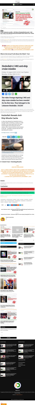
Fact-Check (21, 199)
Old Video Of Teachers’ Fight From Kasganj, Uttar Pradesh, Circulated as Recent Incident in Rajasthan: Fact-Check (29, 236)
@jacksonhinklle (7, 39)
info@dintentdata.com (19, 394)
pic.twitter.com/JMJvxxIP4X (17, 175)
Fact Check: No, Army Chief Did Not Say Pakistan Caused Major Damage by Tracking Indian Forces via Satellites (29, 252)
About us (19, 366)
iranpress (5, 59)
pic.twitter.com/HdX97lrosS (22, 48)
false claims (30, 199)
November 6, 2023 (29, 49)
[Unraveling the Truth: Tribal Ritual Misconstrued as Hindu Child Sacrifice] (8, 283)
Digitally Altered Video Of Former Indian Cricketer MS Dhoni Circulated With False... (8, 276)
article (4, 109)
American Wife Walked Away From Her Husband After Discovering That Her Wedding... (7, 322)
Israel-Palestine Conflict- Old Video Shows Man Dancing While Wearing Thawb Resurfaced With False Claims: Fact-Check (17, 210)
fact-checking (26, 199)
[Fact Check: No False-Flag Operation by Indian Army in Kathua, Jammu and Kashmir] (20, 263)
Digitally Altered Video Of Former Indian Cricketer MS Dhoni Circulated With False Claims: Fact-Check (11, 350)
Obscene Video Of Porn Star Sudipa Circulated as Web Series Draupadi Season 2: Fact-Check (11, 345)
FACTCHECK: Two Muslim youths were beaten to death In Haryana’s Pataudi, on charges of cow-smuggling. (17, 236)
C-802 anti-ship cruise (9, 199)
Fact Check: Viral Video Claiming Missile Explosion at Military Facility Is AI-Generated (28, 247)
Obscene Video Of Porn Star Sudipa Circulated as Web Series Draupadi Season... (8, 261)
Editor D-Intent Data (3, 34)
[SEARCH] (34, 240)
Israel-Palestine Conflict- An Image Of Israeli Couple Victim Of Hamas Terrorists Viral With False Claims (5, 236)
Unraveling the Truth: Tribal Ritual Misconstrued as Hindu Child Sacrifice (7, 291)
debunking (14, 199)
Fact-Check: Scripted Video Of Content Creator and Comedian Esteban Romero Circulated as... (7, 306)
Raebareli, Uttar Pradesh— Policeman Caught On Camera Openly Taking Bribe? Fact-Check (17, 214)
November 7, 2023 (26, 176)
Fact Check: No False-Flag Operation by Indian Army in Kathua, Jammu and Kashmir (28, 263)
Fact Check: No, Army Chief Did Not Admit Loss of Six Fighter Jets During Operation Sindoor (29, 258)
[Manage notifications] (1, 403)
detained (18, 199)
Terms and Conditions (21, 362)
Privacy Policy (20, 363)
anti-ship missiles (3, 199)
